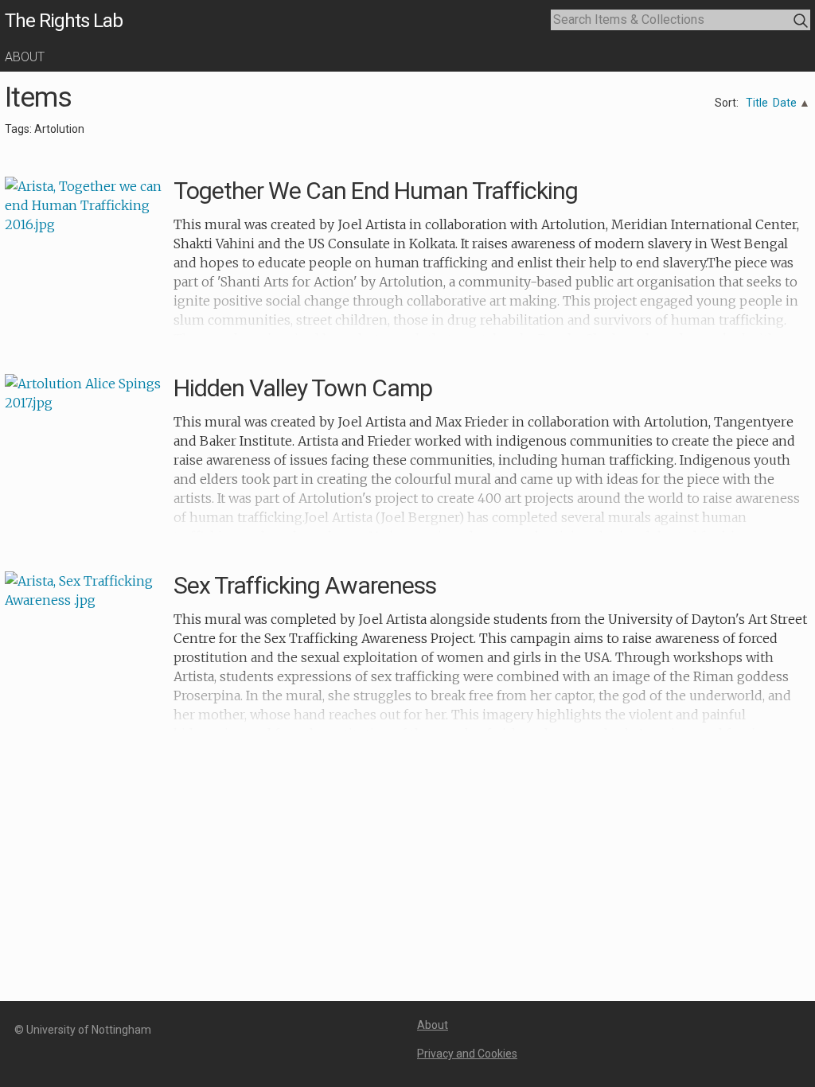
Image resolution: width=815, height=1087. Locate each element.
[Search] (801, 21)
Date (785, 102)
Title (757, 102)
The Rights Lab (64, 21)
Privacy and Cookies (467, 1053)
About (25, 56)
